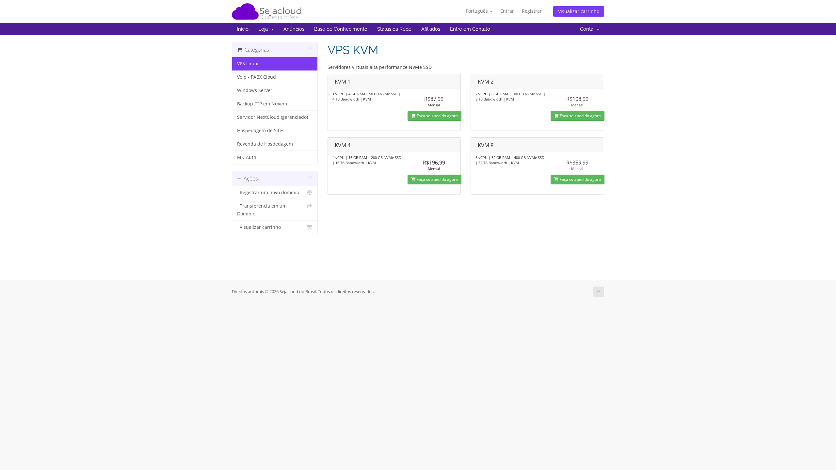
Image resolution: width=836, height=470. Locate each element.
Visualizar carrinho (578, 11)
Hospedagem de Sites (260, 130)
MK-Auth (246, 157)
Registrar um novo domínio (268, 193)
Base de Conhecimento (340, 29)
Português (477, 11)
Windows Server (254, 90)
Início (243, 29)
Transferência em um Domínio (262, 210)
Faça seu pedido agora (437, 115)
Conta (588, 29)
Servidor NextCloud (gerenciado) (272, 117)
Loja (264, 29)
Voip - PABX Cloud (256, 77)
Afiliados (430, 29)
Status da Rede (394, 29)
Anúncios (293, 29)
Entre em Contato (470, 29)
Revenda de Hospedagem (265, 144)
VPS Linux (247, 64)
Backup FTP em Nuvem (262, 104)
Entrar (507, 11)
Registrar (532, 11)
